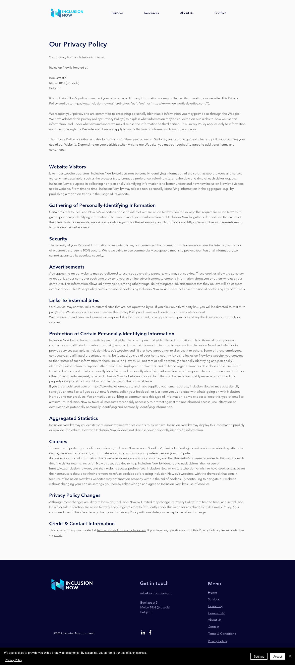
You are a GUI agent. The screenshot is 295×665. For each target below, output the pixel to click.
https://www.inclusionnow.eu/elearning (215, 222)
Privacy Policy (13, 660)
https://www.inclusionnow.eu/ (112, 386)
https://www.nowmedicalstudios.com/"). (181, 103)
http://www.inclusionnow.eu (93, 103)
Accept (277, 656)
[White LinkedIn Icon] (143, 632)
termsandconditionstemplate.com (121, 530)
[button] (151, 13)
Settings (259, 656)
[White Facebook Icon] (150, 632)
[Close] (290, 656)
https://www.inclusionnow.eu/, (70, 468)
